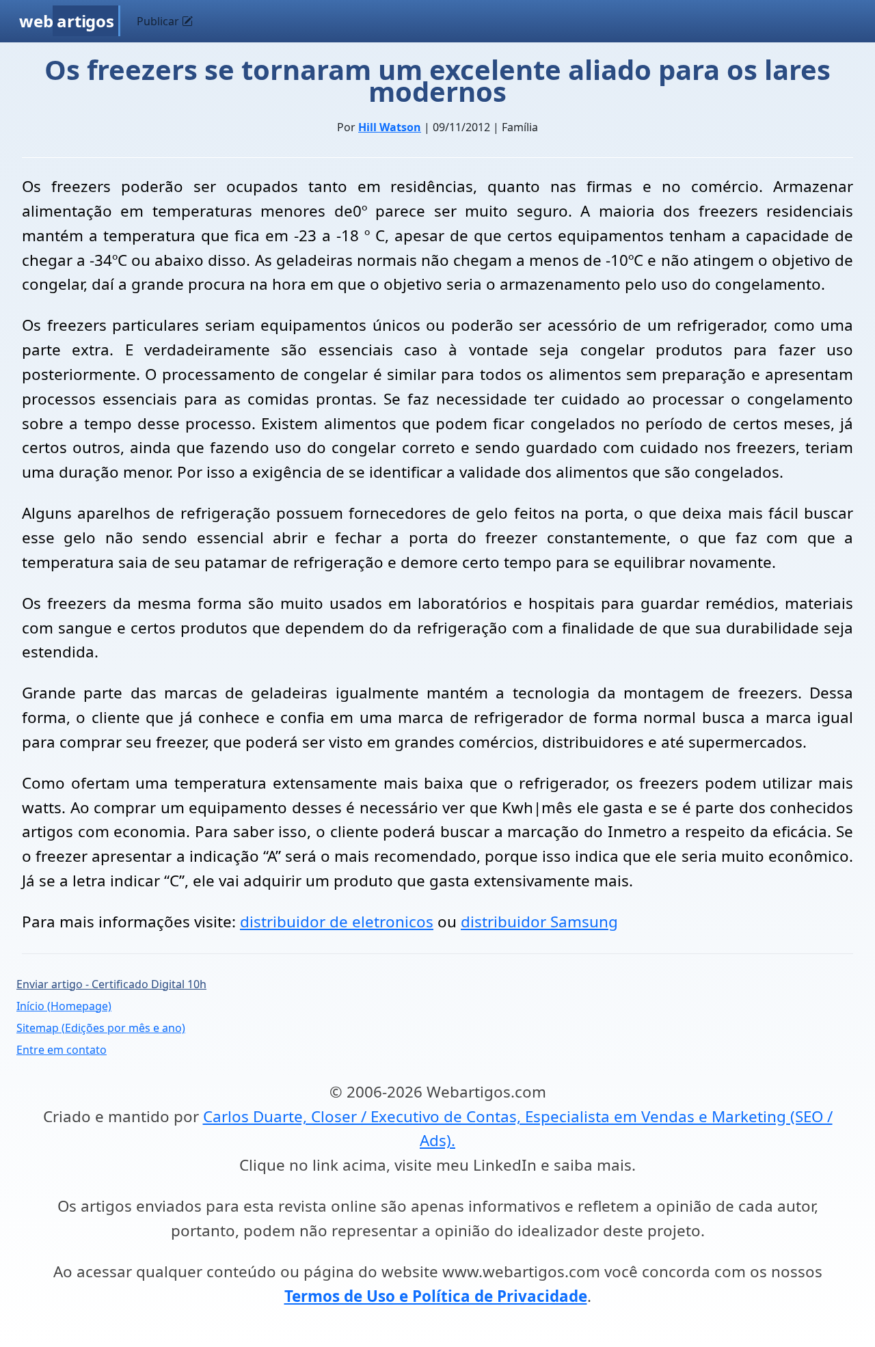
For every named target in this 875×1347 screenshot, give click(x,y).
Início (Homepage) (63, 1005)
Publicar (159, 21)
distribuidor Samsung (539, 921)
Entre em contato (61, 1049)
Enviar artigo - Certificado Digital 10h (111, 984)
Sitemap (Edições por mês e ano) (100, 1027)
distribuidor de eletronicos (336, 921)
